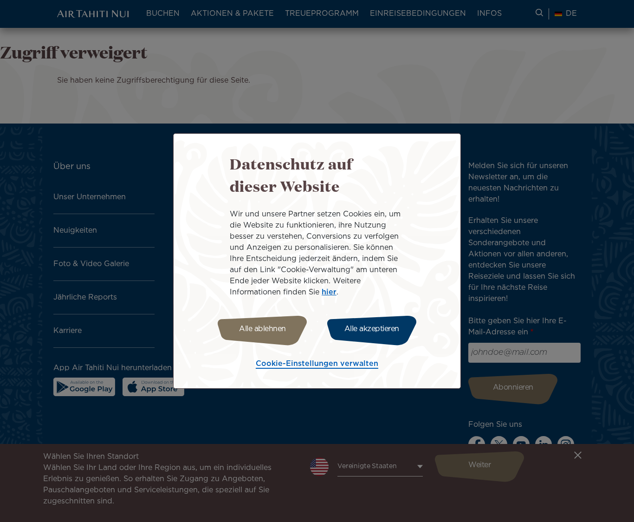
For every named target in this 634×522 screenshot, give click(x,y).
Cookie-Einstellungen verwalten (317, 363)
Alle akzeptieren (371, 329)
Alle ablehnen (262, 329)
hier (329, 292)
